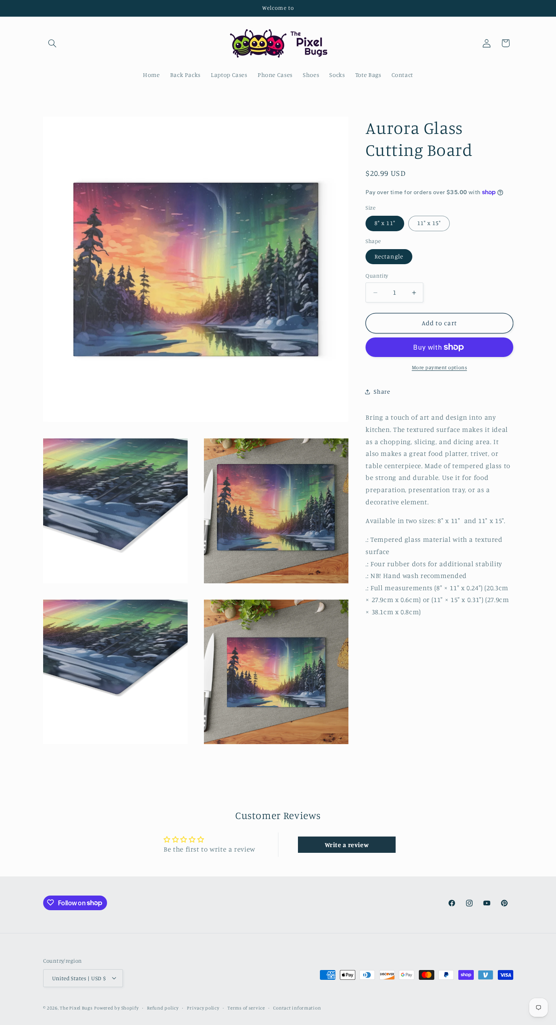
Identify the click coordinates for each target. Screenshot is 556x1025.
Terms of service (246, 1007)
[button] (52, 43)
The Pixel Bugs (76, 1007)
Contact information (297, 1007)
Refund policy (163, 1007)
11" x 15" (429, 223)
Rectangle (388, 256)
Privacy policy (203, 1007)
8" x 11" (384, 223)
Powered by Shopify (116, 1007)
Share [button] (382, 391)
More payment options (439, 367)
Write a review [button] (347, 845)
